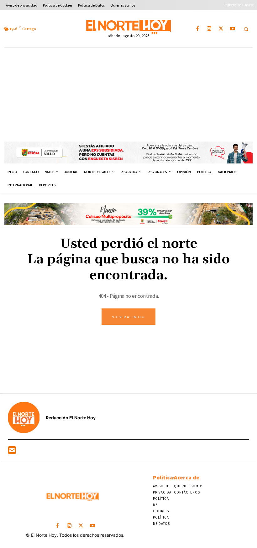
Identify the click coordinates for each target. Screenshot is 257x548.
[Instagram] (209, 29)
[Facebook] (197, 29)
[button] (246, 29)
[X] (221, 29)
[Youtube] (232, 29)
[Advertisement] (128, 94)
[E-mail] (12, 451)
